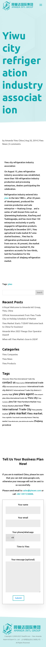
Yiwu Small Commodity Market (22, 417)
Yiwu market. (35, 413)
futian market (20, 383)
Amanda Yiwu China (14, 140)
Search (39, 292)
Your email (23, 517)
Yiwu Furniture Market (27, 402)
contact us (9, 382)
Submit (18, 598)
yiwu (6, 198)
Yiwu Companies (10, 354)
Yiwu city (33, 397)
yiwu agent (26, 394)
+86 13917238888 (24, 494)
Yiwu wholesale (13, 421)
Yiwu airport (38, 394)
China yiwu (5, 379)
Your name (23, 505)
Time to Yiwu (23, 546)
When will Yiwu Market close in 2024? (20, 339)
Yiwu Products (9, 363)
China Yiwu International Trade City (22, 379)
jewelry (5, 394)
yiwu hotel (18, 406)
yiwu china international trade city (14, 398)
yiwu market (17, 413)
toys (10, 394)
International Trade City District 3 (27, 390)
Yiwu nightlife (7, 417)
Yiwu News (7, 359)
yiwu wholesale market (26, 421)
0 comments (15, 144)
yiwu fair (13, 402)
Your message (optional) (23, 559)
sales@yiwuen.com (32, 490)
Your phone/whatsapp (22, 535)
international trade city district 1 (16, 386)
